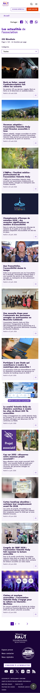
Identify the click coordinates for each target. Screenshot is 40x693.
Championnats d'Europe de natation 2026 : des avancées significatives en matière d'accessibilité (16, 221)
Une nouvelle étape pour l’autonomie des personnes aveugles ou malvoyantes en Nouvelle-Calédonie (17, 316)
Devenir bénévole (18, 9)
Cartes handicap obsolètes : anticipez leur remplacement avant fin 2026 (17, 504)
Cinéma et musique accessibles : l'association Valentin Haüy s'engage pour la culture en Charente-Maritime (17, 599)
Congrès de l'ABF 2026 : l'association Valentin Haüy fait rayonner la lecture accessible (16, 550)
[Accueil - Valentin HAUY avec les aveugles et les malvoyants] (20, 638)
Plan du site (19, 684)
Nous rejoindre (8, 657)
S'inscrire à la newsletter (17, 665)
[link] (30, 653)
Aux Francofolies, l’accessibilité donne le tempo (14, 268)
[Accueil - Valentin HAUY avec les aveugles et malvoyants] (5, 4)
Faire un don (32, 9)
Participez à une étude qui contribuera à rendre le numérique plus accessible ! (17, 365)
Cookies (4, 689)
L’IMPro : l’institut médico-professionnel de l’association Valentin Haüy (16, 174)
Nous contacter (8, 653)
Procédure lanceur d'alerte (26, 687)
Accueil (6, 16)
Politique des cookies (8, 687)
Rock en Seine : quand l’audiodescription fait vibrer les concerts (14, 84)
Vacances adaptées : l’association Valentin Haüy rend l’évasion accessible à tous (16, 127)
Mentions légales (7, 684)
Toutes (6, 51)
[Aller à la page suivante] (27, 624)
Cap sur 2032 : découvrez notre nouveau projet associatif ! (15, 456)
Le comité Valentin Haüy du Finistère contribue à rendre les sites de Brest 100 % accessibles (17, 410)
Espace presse (7, 650)
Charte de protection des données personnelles (16, 681)
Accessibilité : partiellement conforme (13, 678)
